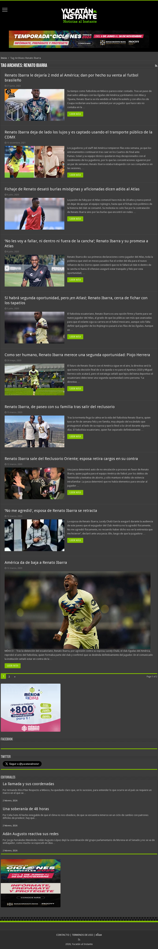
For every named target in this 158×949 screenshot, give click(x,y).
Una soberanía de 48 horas (26, 809)
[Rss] (79, 939)
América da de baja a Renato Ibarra (36, 562)
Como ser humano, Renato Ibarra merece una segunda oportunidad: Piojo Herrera (77, 354)
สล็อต (99, 934)
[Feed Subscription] (156, 65)
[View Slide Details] (31, 708)
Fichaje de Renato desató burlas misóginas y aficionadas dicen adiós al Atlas (72, 189)
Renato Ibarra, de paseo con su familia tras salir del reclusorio (60, 406)
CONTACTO (62, 934)
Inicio (4, 58)
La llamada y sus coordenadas (28, 784)
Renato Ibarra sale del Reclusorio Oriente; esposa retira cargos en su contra (71, 458)
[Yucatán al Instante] (79, 14)
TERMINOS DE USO (82, 934)
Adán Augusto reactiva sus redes (31, 834)
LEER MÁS (75, 114)
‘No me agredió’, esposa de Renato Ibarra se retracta (51, 510)
